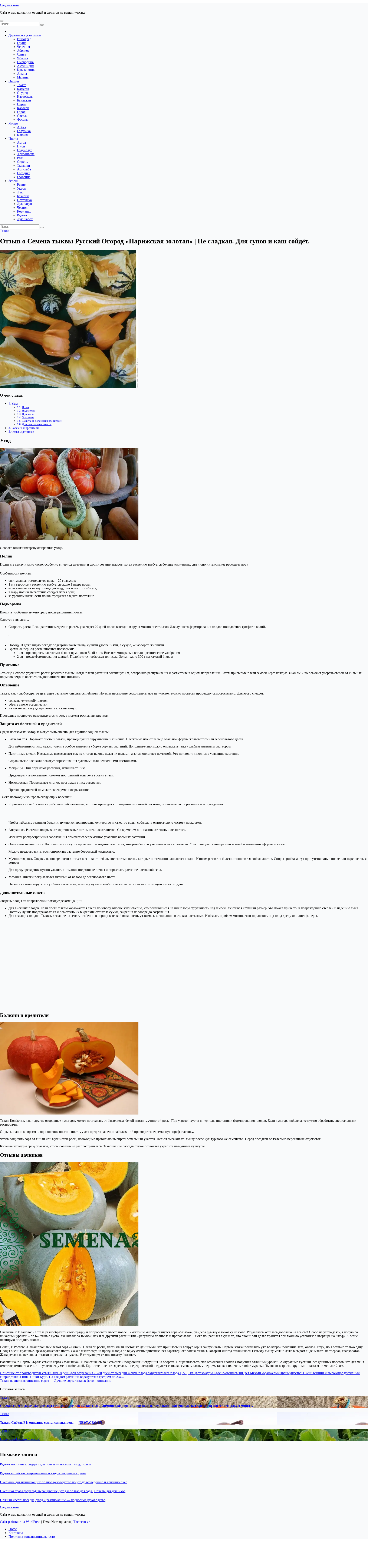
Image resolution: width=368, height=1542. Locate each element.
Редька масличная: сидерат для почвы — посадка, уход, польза (45, 1464)
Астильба (24, 169)
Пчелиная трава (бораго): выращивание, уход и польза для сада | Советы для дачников (62, 1491)
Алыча (22, 73)
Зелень (13, 181)
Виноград (24, 39)
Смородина (25, 62)
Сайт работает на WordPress (20, 1521)
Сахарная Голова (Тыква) (20, 1439)
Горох (21, 112)
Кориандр (24, 211)
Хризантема (25, 154)
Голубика (24, 131)
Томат (21, 85)
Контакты (16, 1533)
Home (13, 1529)
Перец (21, 104)
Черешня (23, 47)
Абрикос (23, 50)
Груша (21, 43)
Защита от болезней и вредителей (42, 420)
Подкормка (28, 410)
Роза (20, 158)
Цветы (13, 138)
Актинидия (25, 66)
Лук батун (24, 204)
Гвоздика (23, 173)
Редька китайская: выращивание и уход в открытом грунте (43, 1473)
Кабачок (23, 108)
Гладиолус (24, 150)
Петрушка (24, 200)
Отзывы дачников (23, 431)
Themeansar (81, 1521)
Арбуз (21, 127)
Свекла (22, 115)
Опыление (28, 417)
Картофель (25, 96)
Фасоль (22, 119)
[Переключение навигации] (1, 20)
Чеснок (22, 207)
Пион (21, 146)
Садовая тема (9, 5)
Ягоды (13, 123)
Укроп (21, 188)
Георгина (23, 177)
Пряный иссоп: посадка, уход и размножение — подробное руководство (52, 1500)
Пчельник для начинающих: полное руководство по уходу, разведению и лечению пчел (63, 1482)
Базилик (23, 196)
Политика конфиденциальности (32, 1536)
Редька (22, 215)
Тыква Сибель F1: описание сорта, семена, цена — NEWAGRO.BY (51, 1422)
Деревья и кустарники (25, 35)
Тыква (4, 231)
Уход (15, 403)
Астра (21, 142)
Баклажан (24, 100)
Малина (23, 77)
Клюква (23, 135)
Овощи (14, 81)
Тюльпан (23, 165)
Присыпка (28, 414)
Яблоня (22, 58)
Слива (21, 54)
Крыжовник (26, 69)
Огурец (22, 92)
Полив (25, 407)
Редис (21, 184)
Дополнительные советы (37, 424)
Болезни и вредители (25, 428)
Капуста (23, 89)
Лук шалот (25, 219)
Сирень (22, 161)
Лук (20, 192)
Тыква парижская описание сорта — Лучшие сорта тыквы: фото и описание (55, 1380)
